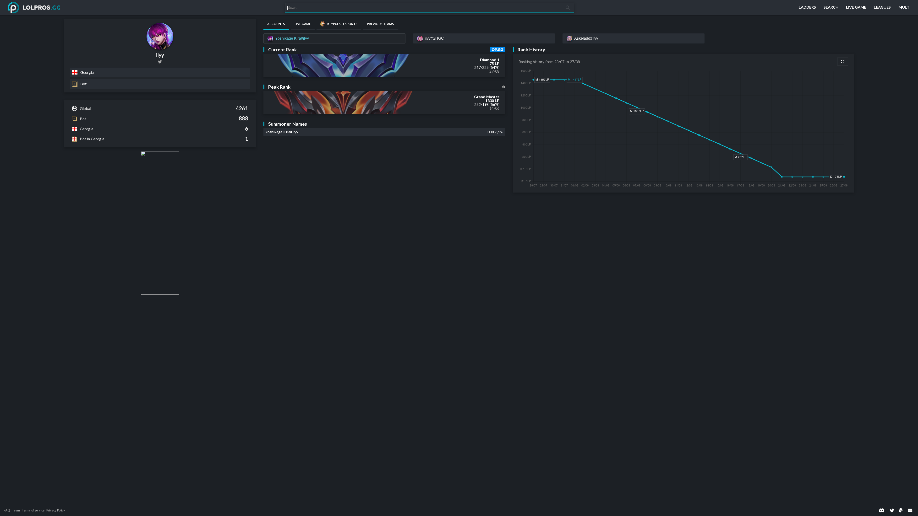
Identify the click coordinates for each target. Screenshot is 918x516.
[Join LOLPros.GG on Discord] (881, 510)
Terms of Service (33, 510)
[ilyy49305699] (160, 62)
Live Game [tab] (303, 24)
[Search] (568, 7)
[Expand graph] (842, 61)
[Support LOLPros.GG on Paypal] (900, 510)
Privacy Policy (55, 510)
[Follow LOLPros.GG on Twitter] (892, 510)
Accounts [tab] (276, 24)
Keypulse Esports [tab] (342, 24)
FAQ (7, 510)
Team (16, 510)
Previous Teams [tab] (380, 24)
